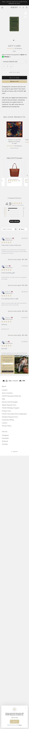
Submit (8, 371)
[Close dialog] (27, 356)
